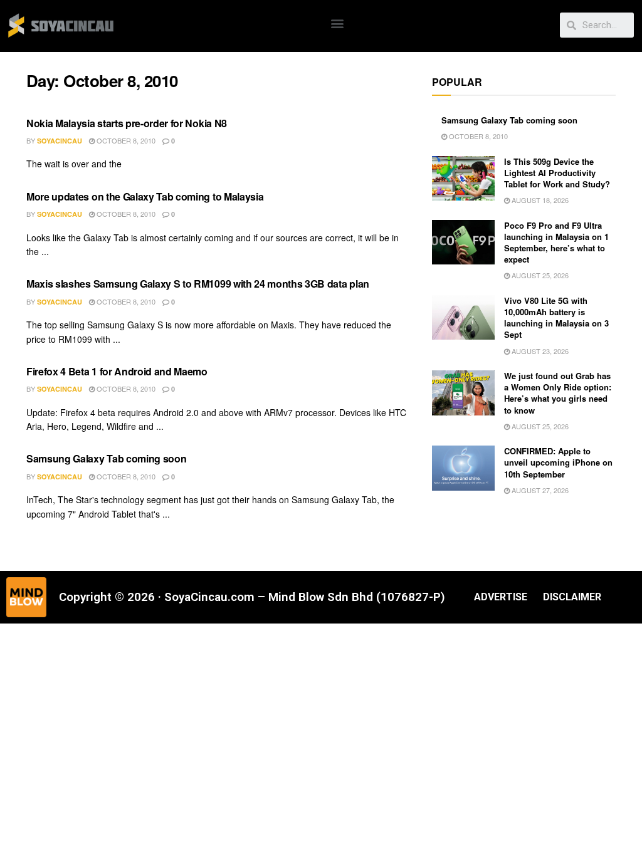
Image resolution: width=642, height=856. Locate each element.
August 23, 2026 (539, 351)
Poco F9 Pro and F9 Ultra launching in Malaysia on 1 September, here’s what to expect (556, 242)
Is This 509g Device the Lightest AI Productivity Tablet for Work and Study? (557, 172)
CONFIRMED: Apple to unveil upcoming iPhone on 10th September (558, 462)
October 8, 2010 (125, 140)
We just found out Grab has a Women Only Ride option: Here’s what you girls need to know (557, 393)
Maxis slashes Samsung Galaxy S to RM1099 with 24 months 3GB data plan (197, 283)
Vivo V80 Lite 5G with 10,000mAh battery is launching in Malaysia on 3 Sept (556, 318)
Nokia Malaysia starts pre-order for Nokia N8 (126, 123)
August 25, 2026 (539, 275)
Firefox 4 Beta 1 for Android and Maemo (117, 371)
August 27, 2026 (539, 490)
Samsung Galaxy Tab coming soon (106, 458)
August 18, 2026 (539, 200)
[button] (337, 23)
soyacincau (59, 140)
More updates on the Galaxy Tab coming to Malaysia (144, 196)
